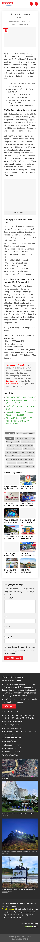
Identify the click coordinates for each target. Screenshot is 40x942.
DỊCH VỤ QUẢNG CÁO (20, 24)
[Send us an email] (12, 755)
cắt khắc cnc (16, 449)
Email (7, 627)
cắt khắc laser (28, 449)
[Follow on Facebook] (4, 755)
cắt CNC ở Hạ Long (23, 438)
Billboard (13, 917)
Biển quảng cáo (20, 909)
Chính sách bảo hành (12, 745)
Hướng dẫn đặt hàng (12, 741)
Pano (19, 917)
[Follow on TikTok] (8, 755)
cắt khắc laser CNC (13, 452)
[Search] (36, 4)
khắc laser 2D (22, 463)
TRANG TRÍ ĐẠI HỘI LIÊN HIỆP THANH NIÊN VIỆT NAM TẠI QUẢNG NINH (19, 421)
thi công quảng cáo (23, 912)
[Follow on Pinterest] (16, 755)
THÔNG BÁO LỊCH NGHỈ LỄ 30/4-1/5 (21, 397)
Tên (6, 617)
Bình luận (8, 598)
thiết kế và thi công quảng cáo (20, 915)
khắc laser (11, 463)
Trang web (8, 637)
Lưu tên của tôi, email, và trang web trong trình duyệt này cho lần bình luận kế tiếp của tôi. (19, 650)
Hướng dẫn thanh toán (13, 748)
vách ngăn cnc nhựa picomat (23, 466)
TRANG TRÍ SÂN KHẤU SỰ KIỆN (20, 106)
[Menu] (31, 4)
